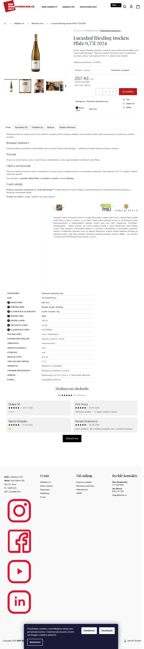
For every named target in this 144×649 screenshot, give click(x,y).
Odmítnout (89, 630)
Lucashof (125, 70)
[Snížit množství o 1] (99, 91)
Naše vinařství (46, 486)
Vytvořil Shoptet (134, 641)
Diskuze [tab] (50, 127)
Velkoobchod (82, 489)
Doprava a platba (84, 482)
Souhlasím (107, 630)
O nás (43, 497)
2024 (44, 316)
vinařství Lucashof (50, 178)
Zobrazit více (72, 438)
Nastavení (35, 642)
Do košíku (128, 91)
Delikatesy (44, 493)
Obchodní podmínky (85, 486)
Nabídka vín (45, 482)
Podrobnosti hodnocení (110, 30)
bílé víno (93, 109)
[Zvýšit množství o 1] (112, 91)
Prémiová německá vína (97, 101)
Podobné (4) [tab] (37, 127)
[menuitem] (48, 7)
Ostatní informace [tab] (67, 127)
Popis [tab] (8, 127)
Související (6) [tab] (21, 127)
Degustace (45, 489)
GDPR (79, 493)
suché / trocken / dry (51, 311)
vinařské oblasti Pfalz (29, 178)
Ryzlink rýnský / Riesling (52, 307)
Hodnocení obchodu (72, 388)
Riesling (70, 178)
